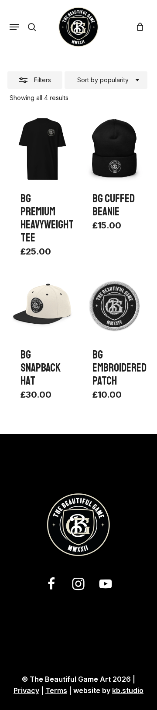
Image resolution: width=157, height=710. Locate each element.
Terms (56, 690)
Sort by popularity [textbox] (103, 80)
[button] (14, 27)
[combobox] (106, 80)
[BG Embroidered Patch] (114, 306)
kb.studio (127, 690)
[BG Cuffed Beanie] (114, 149)
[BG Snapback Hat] (42, 306)
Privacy (26, 690)
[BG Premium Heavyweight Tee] (42, 149)
